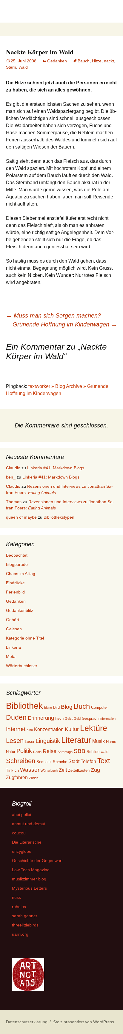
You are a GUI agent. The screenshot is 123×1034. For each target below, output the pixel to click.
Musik (98, 741)
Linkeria (13, 647)
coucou (19, 833)
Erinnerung (41, 718)
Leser (29, 741)
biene (48, 707)
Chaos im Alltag (20, 573)
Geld (77, 718)
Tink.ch (12, 770)
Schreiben (20, 761)
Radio (37, 752)
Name (111, 741)
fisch (59, 718)
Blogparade (17, 564)
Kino (30, 730)
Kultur (72, 729)
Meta (11, 656)
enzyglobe (21, 851)
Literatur (76, 740)
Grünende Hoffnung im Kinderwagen (65, 324)
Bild (56, 707)
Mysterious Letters (29, 888)
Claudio (13, 467)
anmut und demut (28, 823)
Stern (11, 67)
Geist (69, 718)
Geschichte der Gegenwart (37, 860)
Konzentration (49, 729)
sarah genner (24, 915)
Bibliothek (24, 706)
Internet (15, 729)
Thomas (13, 501)
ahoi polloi (21, 814)
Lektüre (93, 728)
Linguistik (48, 741)
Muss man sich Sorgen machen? (53, 315)
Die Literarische (26, 842)
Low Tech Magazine (31, 869)
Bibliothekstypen (59, 517)
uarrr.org (20, 934)
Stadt (73, 761)
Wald (23, 67)
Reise (49, 751)
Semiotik (44, 762)
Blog (67, 707)
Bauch (84, 61)
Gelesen (14, 628)
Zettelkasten (79, 770)
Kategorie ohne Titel (25, 638)
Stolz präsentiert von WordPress (83, 1021)
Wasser (29, 770)
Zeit (63, 770)
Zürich (33, 778)
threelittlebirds (25, 925)
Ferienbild (15, 592)
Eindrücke (15, 582)
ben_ (11, 477)
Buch (82, 706)
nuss (16, 897)
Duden (16, 717)
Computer (99, 707)
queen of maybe (21, 517)
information (108, 718)
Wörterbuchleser (21, 665)
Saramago (65, 752)
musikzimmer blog (29, 879)
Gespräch (90, 718)
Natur (10, 751)
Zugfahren (17, 777)
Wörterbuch (49, 770)
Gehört (12, 619)
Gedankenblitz (19, 610)
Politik (24, 751)
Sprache (60, 762)
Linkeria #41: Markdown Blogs (55, 467)
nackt (109, 61)
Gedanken (57, 61)
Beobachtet (16, 555)
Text (103, 761)
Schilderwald (97, 751)
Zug (95, 770)
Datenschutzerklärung (26, 1021)
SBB (79, 751)
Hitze (97, 61)
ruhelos (19, 906)
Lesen (15, 740)
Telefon (88, 761)
